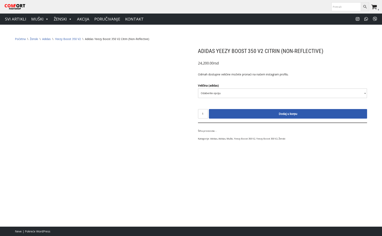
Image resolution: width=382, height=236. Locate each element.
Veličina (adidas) (208, 85)
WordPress (43, 231)
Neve (18, 231)
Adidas (46, 39)
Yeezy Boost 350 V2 (68, 39)
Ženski (60, 19)
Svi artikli (15, 19)
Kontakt (134, 19)
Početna (20, 39)
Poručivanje (107, 19)
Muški (37, 19)
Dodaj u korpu (288, 114)
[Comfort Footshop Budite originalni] (15, 7)
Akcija (83, 19)
